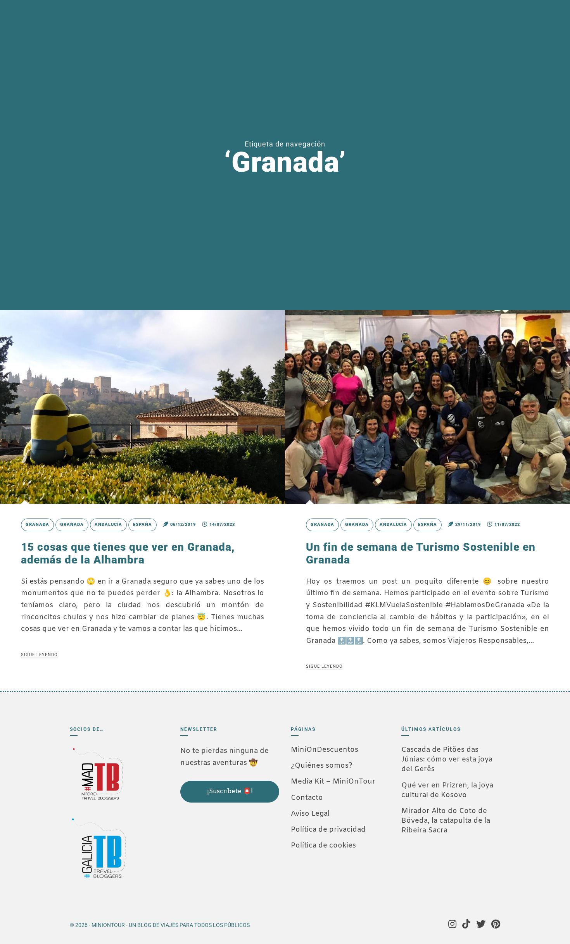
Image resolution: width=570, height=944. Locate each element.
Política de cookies (323, 845)
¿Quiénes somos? (321, 765)
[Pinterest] (495, 925)
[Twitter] (480, 925)
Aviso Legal (310, 813)
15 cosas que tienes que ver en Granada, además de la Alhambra (128, 554)
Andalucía (108, 524)
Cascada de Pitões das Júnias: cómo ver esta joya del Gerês (446, 759)
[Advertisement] (219, 855)
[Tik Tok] (466, 925)
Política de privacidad (328, 829)
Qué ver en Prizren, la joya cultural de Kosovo (447, 790)
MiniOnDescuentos (324, 750)
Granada (37, 524)
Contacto (307, 798)
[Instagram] (452, 925)
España (142, 524)
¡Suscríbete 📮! (230, 791)
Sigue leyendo (39, 654)
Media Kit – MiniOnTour (333, 781)
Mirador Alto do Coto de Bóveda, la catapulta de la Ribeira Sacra (445, 820)
